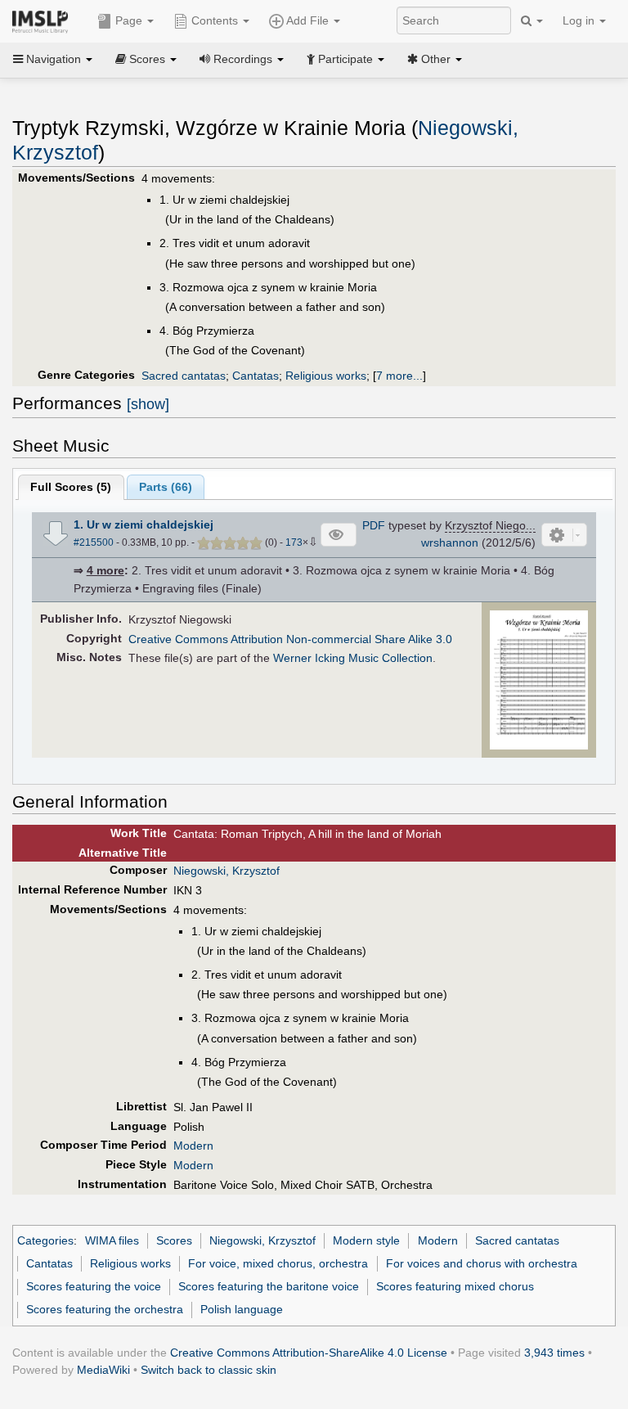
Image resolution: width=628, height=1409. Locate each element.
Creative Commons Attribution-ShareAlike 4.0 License (308, 1352)
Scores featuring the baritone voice (268, 1286)
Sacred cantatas (183, 375)
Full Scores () (70, 486)
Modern (193, 1145)
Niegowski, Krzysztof (226, 870)
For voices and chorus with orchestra (481, 1263)
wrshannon (449, 542)
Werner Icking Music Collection (353, 657)
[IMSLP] (43, 20)
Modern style (366, 1240)
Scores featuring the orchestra (104, 1309)
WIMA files (112, 1240)
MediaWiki (103, 1369)
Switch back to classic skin (208, 1369)
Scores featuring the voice (93, 1286)
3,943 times (554, 1352)
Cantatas (255, 375)
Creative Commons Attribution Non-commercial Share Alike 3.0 (290, 639)
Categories (45, 1240)
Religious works (325, 375)
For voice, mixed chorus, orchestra (278, 1263)
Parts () (165, 486)
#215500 (94, 542)
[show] (148, 404)
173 (294, 542)
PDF (373, 525)
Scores (174, 1240)
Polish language (241, 1309)
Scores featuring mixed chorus (455, 1286)
